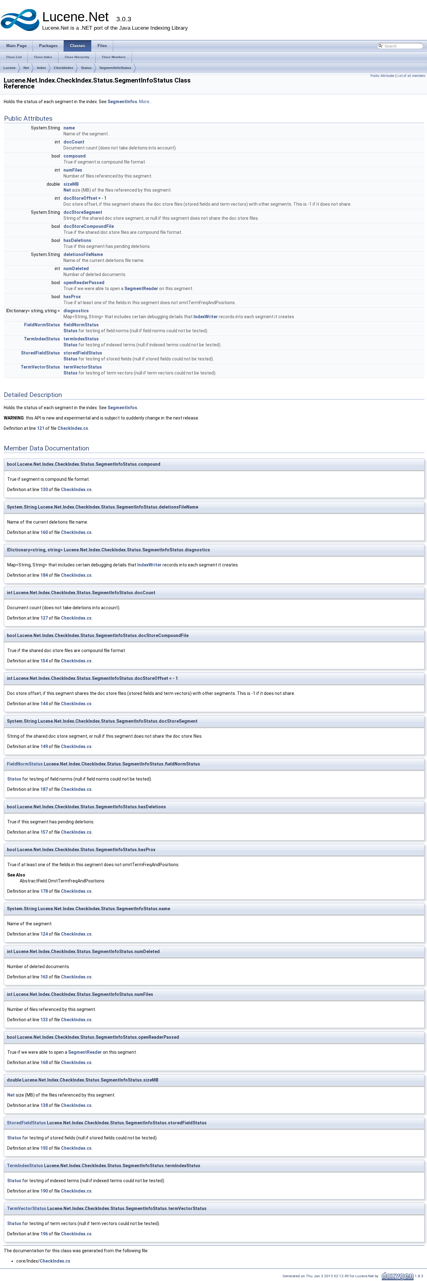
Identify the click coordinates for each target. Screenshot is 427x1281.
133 (44, 1019)
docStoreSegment (82, 212)
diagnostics (76, 310)
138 (44, 1105)
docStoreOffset (80, 198)
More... (145, 101)
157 (44, 832)
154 (44, 660)
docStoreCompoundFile (88, 226)
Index (41, 68)
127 (44, 617)
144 (44, 703)
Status (86, 68)
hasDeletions (77, 240)
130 (44, 489)
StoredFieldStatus (40, 352)
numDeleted (76, 268)
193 (44, 1148)
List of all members (411, 76)
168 (44, 1062)
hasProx (72, 296)
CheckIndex (63, 68)
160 (44, 532)
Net (26, 68)
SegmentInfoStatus (115, 68)
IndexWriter (205, 316)
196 (44, 1233)
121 (40, 428)
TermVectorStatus (40, 366)
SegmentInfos (122, 101)
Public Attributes (382, 76)
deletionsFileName (83, 254)
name (69, 127)
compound (74, 155)
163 (44, 976)
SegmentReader (141, 288)
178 (44, 891)
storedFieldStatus (82, 352)
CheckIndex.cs (73, 428)
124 (44, 934)
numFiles (72, 170)
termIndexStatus (81, 338)
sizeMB (71, 184)
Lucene (9, 68)
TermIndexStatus (42, 338)
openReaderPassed (83, 282)
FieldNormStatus (42, 324)
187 (44, 789)
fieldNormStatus (81, 324)
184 (44, 575)
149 (44, 746)
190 (44, 1190)
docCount (73, 141)
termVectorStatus (82, 366)
